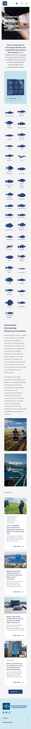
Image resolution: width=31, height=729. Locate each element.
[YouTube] (9, 712)
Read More (12, 98)
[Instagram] (6, 712)
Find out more (14, 442)
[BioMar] (5, 3)
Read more (17, 546)
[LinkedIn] (3, 712)
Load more (14, 691)
